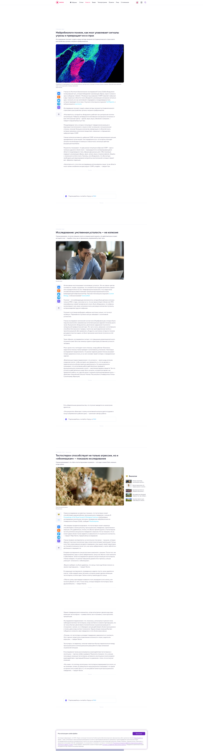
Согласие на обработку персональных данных (114, 744)
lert (89, 296)
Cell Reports (110, 102)
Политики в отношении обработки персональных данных (127, 743)
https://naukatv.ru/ (138, 738)
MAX (94, 196)
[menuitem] (81, 2)
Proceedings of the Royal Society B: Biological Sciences (81, 517)
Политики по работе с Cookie (65, 744)
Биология (68, 452)
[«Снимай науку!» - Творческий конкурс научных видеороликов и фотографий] (137, 2)
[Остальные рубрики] (59, 520)
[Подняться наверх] (59, 114)
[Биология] (59, 514)
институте (78, 104)
